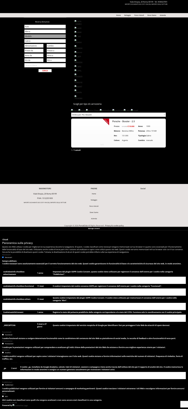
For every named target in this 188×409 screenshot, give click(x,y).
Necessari (8, 257)
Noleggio (127, 15)
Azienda (163, 15)
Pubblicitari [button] (7, 382)
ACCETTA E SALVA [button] (9, 402)
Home (118, 15)
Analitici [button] (5, 350)
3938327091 (162, 2)
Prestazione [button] (7, 341)
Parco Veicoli (139, 15)
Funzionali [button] (6, 332)
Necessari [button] (6, 254)
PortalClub (83, 225)
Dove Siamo (151, 15)
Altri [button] (4, 394)
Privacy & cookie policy (114, 225)
